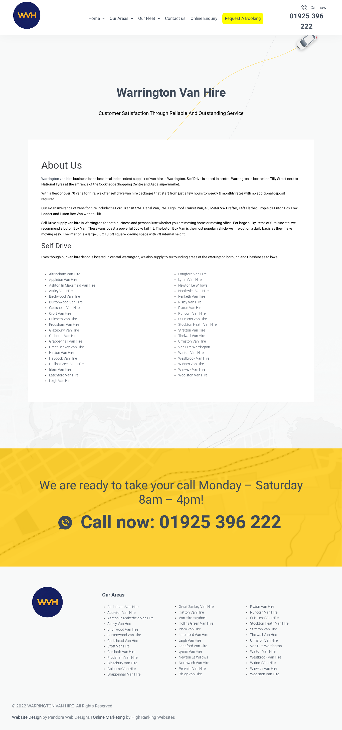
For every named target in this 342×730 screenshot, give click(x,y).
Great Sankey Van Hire (66, 347)
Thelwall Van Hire (191, 336)
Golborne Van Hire (63, 336)
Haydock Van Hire (63, 358)
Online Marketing (109, 717)
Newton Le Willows (193, 285)
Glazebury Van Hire (64, 330)
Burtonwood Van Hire (66, 302)
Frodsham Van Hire (64, 324)
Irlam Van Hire (60, 369)
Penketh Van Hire (191, 296)
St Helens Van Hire (192, 319)
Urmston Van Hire (192, 341)
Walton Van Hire (191, 353)
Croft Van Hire (60, 313)
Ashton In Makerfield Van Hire (72, 285)
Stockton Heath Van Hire (197, 324)
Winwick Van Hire (191, 369)
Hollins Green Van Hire (66, 364)
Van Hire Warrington (194, 347)
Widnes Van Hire (191, 364)
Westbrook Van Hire (193, 358)
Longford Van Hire (192, 274)
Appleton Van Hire (63, 280)
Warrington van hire (56, 178)
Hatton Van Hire (61, 353)
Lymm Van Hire (190, 280)
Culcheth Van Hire (63, 319)
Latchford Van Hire (63, 375)
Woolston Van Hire (192, 375)
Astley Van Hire (61, 291)
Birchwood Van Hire (64, 296)
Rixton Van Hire (190, 308)
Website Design (27, 717)
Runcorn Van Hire (192, 313)
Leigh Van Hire (60, 381)
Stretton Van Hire (191, 330)
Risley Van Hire (189, 302)
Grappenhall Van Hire (65, 341)
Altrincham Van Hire (64, 274)
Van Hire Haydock (193, 618)
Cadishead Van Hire (64, 308)
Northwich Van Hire (193, 291)
